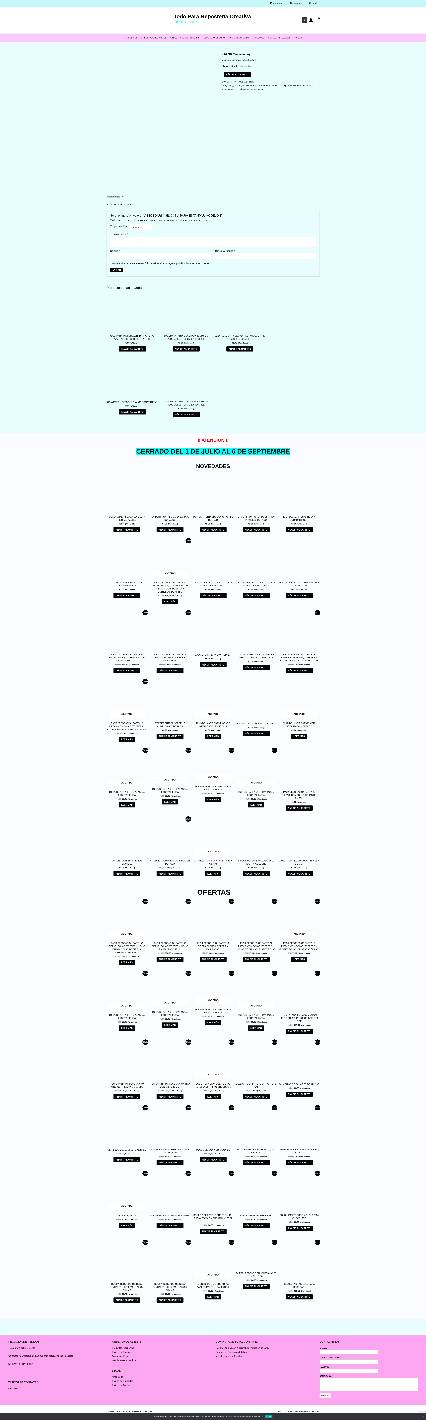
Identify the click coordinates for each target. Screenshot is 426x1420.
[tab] (115, 197)
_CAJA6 (236, 85)
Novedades (258, 38)
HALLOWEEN (285, 38)
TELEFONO (324, 1367)
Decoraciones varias (214, 38)
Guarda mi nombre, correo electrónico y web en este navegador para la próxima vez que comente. (161, 263)
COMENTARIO (326, 1376)
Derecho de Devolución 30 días (231, 1352)
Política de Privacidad (122, 1381)
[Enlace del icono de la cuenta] (311, 20)
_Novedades (246, 85)
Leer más (170, 601)
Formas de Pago (120, 1356)
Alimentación (131, 38)
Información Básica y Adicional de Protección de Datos (242, 1348)
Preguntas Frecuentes (123, 1348)
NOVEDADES (213, 466)
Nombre (115, 251)
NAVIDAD (298, 38)
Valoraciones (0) (115, 196)
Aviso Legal (117, 1377)
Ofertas (271, 38)
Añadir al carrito (237, 74)
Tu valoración (119, 234)
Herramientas (299, 85)
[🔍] (304, 20)
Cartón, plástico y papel (153, 38)
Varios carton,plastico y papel (251, 89)
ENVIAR (325, 1395)
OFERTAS (214, 892)
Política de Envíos (121, 1352)
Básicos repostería (190, 38)
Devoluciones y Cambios (124, 1360)
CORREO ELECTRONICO (331, 1358)
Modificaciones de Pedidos (229, 1356)
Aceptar (268, 1416)
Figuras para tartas (239, 38)
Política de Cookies (121, 1385)
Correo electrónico (225, 251)
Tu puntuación (119, 226)
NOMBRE (324, 1348)
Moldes (173, 38)
